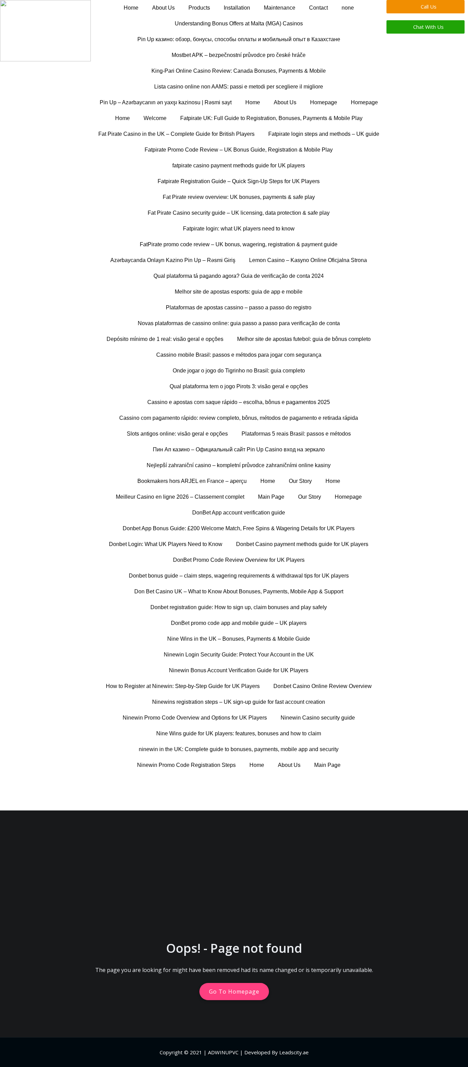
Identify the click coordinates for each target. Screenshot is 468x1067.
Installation (237, 8)
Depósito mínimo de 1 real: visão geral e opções (165, 339)
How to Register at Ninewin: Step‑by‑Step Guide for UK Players (183, 686)
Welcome (155, 118)
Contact (318, 8)
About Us (163, 8)
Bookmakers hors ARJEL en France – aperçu (192, 481)
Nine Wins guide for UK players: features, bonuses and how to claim (238, 733)
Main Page (271, 497)
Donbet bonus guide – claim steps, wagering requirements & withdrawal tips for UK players (239, 576)
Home (131, 8)
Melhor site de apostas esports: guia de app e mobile (239, 292)
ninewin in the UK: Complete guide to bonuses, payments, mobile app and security (238, 749)
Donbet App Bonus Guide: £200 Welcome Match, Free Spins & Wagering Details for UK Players (239, 528)
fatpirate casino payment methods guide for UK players (238, 165)
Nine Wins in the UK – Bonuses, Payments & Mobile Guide (238, 639)
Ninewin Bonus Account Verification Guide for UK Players (238, 670)
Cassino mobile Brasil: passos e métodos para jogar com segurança (238, 355)
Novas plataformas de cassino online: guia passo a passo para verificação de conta (239, 323)
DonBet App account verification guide (238, 512)
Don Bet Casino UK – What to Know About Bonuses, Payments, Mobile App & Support (238, 591)
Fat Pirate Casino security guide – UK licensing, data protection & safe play (239, 213)
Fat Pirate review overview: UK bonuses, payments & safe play (239, 197)
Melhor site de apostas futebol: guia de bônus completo (304, 339)
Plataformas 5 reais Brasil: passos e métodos (296, 434)
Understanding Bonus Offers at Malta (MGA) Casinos (239, 23)
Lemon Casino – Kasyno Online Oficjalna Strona (308, 260)
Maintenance (279, 8)
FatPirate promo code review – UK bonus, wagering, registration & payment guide (238, 244)
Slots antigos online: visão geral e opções (177, 434)
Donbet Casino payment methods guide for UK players (302, 544)
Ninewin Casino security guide (318, 718)
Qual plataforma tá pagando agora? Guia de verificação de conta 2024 (238, 276)
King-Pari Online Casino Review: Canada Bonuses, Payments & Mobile (238, 71)
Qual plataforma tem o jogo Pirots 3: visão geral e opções (239, 386)
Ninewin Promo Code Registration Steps (186, 765)
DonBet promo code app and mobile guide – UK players (239, 623)
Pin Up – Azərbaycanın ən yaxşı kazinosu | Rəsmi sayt (166, 102)
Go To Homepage (234, 991)
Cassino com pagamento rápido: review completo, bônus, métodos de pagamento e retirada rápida (238, 418)
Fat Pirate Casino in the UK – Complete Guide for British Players (176, 134)
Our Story (300, 481)
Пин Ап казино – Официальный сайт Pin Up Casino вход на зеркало (239, 449)
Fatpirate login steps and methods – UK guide (323, 134)
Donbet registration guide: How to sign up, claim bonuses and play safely (238, 607)
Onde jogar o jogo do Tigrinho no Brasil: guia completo (239, 371)
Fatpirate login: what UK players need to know (239, 229)
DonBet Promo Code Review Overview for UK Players (239, 560)
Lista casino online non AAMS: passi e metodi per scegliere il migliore (238, 87)
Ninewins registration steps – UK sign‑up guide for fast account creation (238, 702)
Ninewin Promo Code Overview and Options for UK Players (195, 718)
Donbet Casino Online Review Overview (322, 686)
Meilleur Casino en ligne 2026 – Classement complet (180, 497)
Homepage (323, 102)
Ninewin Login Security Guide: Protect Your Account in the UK (239, 654)
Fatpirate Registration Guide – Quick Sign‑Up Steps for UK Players (239, 181)
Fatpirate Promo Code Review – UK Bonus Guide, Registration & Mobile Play (239, 150)
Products (199, 8)
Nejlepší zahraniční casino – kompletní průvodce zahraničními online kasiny (239, 465)
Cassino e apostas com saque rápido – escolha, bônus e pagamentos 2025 (238, 402)
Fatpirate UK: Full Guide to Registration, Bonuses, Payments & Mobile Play (271, 118)
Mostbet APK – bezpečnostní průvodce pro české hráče (239, 55)
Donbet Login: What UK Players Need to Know (165, 544)
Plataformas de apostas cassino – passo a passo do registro (238, 307)
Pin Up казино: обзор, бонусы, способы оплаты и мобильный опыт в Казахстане (238, 39)
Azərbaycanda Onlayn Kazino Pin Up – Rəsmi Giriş (172, 260)
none (348, 8)
